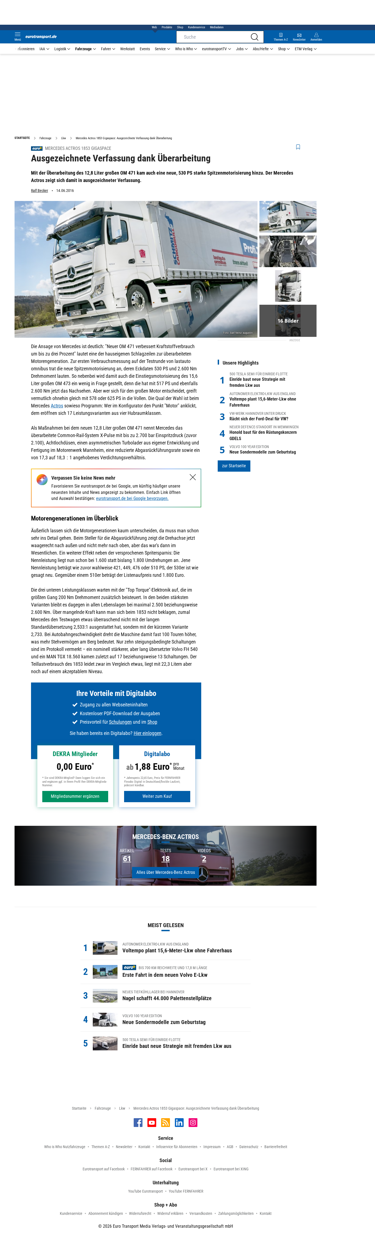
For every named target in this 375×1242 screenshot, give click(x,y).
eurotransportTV (214, 49)
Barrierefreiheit (275, 1147)
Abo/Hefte (261, 49)
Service (160, 49)
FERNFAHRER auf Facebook (151, 1169)
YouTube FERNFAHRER (186, 1191)
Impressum (212, 1147)
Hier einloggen (147, 733)
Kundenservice (196, 27)
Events (145, 49)
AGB (230, 1147)
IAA (42, 49)
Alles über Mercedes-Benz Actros (165, 872)
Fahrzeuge (83, 49)
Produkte (167, 27)
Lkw (122, 1108)
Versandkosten (200, 1213)
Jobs (240, 49)
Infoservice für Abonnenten (176, 1147)
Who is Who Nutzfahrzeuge (64, 1147)
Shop (180, 27)
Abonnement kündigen (105, 1213)
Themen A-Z (100, 1147)
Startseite (79, 1108)
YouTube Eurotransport (145, 1191)
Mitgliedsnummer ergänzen (75, 796)
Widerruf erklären (170, 1213)
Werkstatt (127, 49)
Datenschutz (248, 1147)
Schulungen (120, 722)
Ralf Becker (39, 190)
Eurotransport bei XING (231, 1169)
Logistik (60, 49)
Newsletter (124, 1147)
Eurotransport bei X (193, 1169)
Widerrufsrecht (140, 1213)
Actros (57, 406)
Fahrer (106, 49)
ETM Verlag (303, 49)
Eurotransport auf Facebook (104, 1169)
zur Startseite (234, 465)
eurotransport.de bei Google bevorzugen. (132, 498)
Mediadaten (216, 27)
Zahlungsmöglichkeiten (236, 1213)
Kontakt (144, 1147)
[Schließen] (193, 477)
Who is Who (184, 49)
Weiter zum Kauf (157, 796)
